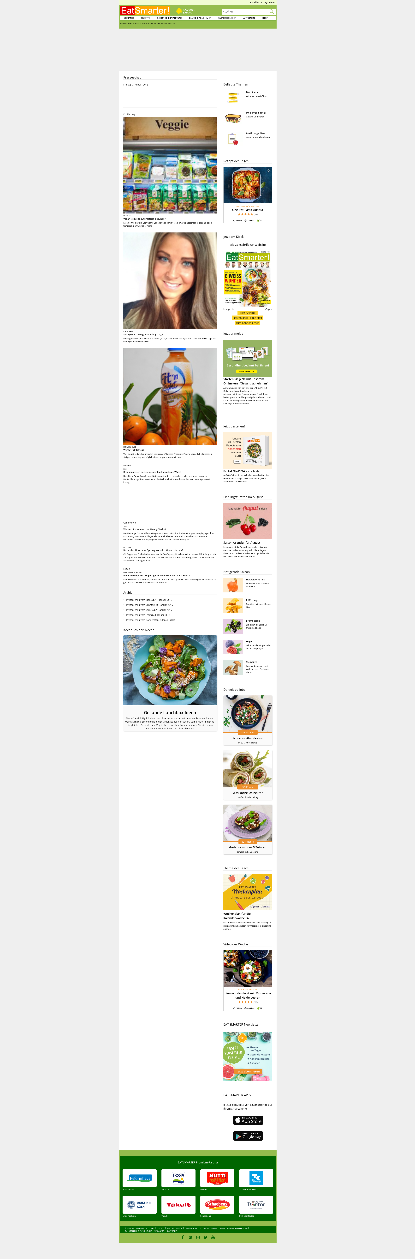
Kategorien (172, 1231)
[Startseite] (145, 10)
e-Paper (268, 309)
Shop (265, 17)
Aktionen (249, 17)
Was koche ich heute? (248, 793)
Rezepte (145, 17)
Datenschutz (191, 1228)
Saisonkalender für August (241, 542)
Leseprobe (229, 309)
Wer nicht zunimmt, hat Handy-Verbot (144, 529)
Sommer (129, 17)
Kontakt (160, 1228)
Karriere (140, 1228)
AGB (168, 1228)
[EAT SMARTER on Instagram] (198, 1237)
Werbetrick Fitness (133, 449)
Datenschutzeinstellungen (212, 1228)
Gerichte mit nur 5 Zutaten (247, 847)
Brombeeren (253, 620)
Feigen (249, 641)
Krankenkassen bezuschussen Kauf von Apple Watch (152, 472)
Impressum (177, 1228)
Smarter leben (227, 17)
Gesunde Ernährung (169, 17)
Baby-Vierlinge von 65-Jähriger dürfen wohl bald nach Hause (156, 575)
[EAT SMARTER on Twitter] (205, 1237)
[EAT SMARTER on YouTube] (213, 1237)
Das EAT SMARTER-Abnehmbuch (241, 471)
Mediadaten (159, 1231)
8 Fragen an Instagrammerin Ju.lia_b (143, 334)
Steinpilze (251, 661)
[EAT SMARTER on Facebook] (182, 1237)
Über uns (129, 1228)
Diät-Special (252, 92)
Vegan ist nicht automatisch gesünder (144, 218)
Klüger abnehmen (200, 17)
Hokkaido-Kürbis (255, 579)
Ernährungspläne (255, 133)
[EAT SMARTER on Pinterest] (190, 1237)
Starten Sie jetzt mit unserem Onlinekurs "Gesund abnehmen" (245, 381)
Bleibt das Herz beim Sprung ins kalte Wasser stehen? (153, 550)
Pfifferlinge (252, 600)
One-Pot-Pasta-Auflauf (247, 210)
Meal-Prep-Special (256, 112)
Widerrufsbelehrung (237, 1228)
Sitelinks (150, 1228)
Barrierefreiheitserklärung (138, 1231)
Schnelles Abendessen (247, 738)
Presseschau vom (149, 599)
